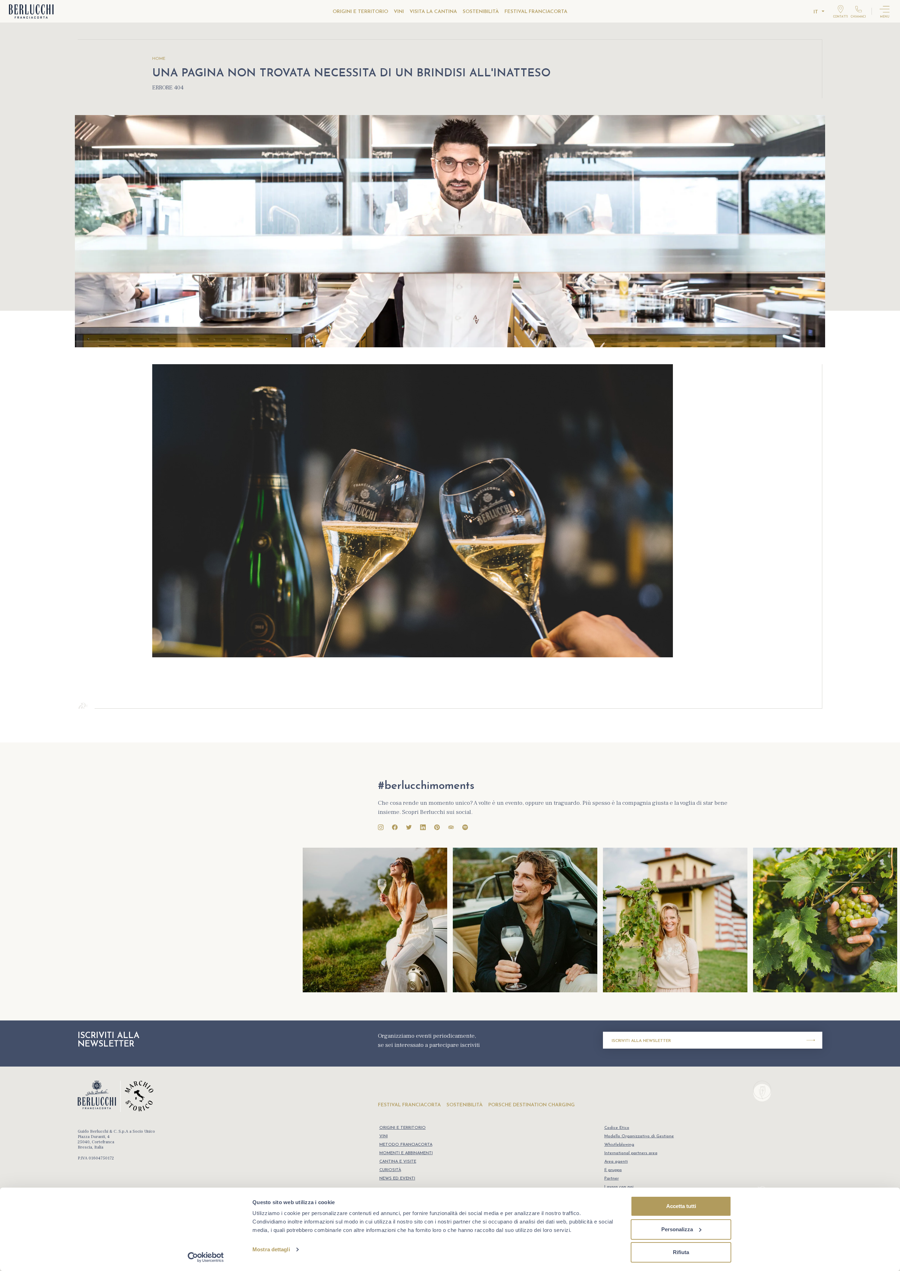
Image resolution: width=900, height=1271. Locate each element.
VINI (399, 11)
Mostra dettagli (271, 1249)
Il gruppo (613, 1170)
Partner (611, 1178)
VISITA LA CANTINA (433, 11)
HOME (158, 59)
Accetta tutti (681, 1206)
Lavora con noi (619, 1187)
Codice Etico (616, 1128)
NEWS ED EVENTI (397, 1178)
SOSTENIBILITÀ (481, 11)
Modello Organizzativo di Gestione (639, 1136)
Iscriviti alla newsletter (641, 1041)
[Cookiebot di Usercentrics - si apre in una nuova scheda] (206, 1257)
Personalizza (677, 1229)
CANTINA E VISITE (397, 1161)
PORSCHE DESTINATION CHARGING (531, 1105)
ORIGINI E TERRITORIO (360, 11)
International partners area (630, 1153)
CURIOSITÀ (390, 1170)
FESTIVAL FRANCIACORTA (535, 11)
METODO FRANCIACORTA (405, 1145)
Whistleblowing (619, 1145)
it (816, 12)
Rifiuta (681, 1252)
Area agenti (616, 1161)
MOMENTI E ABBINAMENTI (406, 1153)
